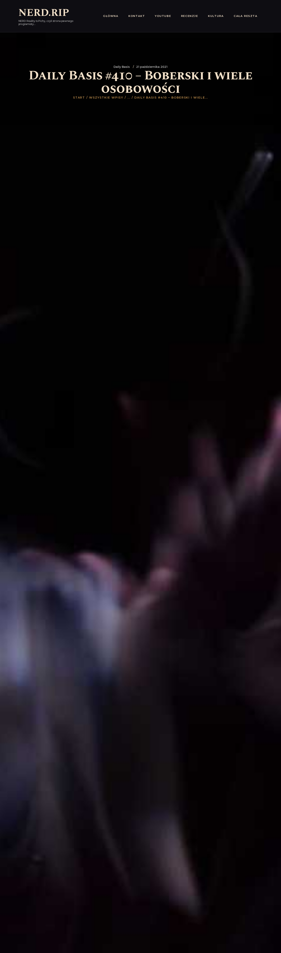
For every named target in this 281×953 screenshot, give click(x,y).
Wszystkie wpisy (106, 97)
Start (79, 97)
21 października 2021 (151, 67)
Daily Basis (122, 67)
